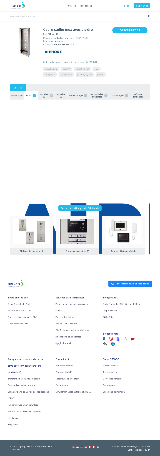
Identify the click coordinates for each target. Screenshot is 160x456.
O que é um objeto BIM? (19, 304)
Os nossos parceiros (112, 378)
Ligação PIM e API (63, 343)
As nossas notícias (64, 365)
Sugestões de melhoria (114, 391)
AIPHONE (59, 41)
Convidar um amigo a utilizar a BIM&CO (73, 391)
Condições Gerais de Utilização (124, 446)
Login (127, 5)
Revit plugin (13, 417)
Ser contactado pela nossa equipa (132, 283)
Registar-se (142, 5)
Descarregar (130, 30)
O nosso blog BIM (63, 372)
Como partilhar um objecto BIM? (23, 317)
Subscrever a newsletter (67, 378)
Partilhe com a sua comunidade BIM (24, 411)
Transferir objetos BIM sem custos (24, 378)
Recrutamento (109, 385)
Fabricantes (86, 5)
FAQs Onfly (108, 317)
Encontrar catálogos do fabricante (80, 208)
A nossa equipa (110, 372)
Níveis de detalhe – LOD (19, 310)
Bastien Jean (63, 38)
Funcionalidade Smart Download (23, 404)
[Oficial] (18, 87)
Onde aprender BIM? (18, 323)
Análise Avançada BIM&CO (67, 323)
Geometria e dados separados (22, 385)
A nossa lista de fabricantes (68, 336)
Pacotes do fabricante (65, 317)
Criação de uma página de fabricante (72, 330)
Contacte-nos (61, 385)
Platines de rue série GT (63, 44)
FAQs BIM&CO (14, 424)
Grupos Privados (111, 310)
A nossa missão (110, 365)
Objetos (72, 5)
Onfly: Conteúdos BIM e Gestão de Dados (122, 304)
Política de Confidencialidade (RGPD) (139, 448)
